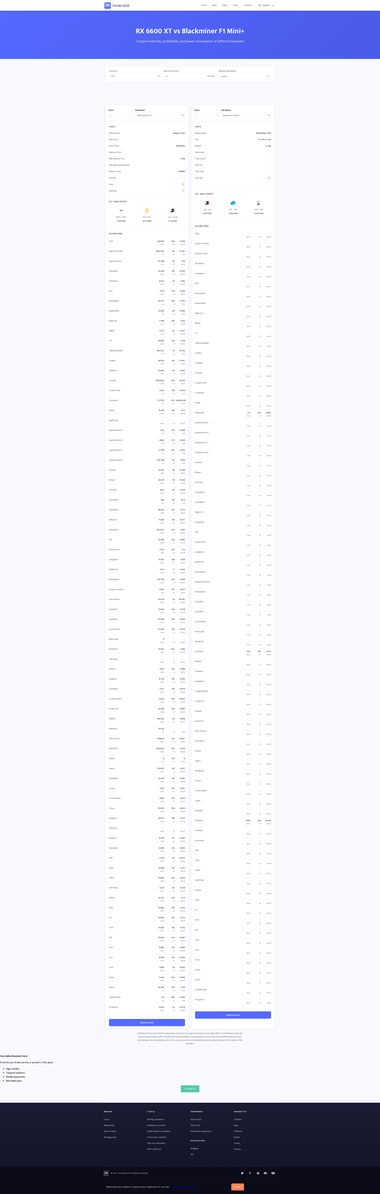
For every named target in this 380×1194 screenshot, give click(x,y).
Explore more (147, 1022)
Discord (273, 1173)
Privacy (237, 1149)
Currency (113, 71)
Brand (236, 1137)
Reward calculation (227, 71)
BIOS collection (154, 1149)
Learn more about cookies (183, 1187)
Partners (238, 1131)
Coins (204, 5)
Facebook (250, 1173)
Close (237, 1187)
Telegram (258, 1173)
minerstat (117, 5)
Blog (236, 1125)
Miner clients (110, 1131)
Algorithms (109, 1125)
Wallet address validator (158, 1131)
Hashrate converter (156, 1125)
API (192, 1154)
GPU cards (195, 1125)
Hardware (140, 110)
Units (111, 110)
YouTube (265, 1173)
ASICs (224, 5)
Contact (248, 5)
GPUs (214, 5)
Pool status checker (156, 1137)
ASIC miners (196, 1119)
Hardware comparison (201, 1131)
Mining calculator (155, 1119)
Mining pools (110, 1137)
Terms (237, 1143)
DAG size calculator (156, 1143)
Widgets (195, 1148)
